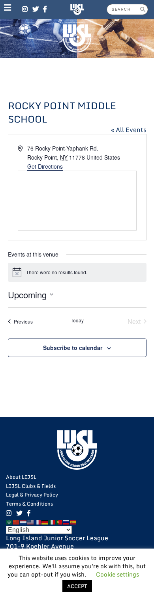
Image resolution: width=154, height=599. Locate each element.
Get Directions (45, 166)
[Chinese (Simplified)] (16, 521)
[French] (37, 521)
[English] (30, 521)
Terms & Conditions (29, 504)
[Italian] (52, 521)
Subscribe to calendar (72, 348)
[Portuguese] (59, 521)
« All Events (128, 130)
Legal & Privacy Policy (32, 495)
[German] (45, 521)
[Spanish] (73, 521)
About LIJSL (21, 477)
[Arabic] (9, 521)
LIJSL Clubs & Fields (31, 486)
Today (77, 320)
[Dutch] (23, 521)
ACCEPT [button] (77, 586)
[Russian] (66, 521)
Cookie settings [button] (117, 574)
